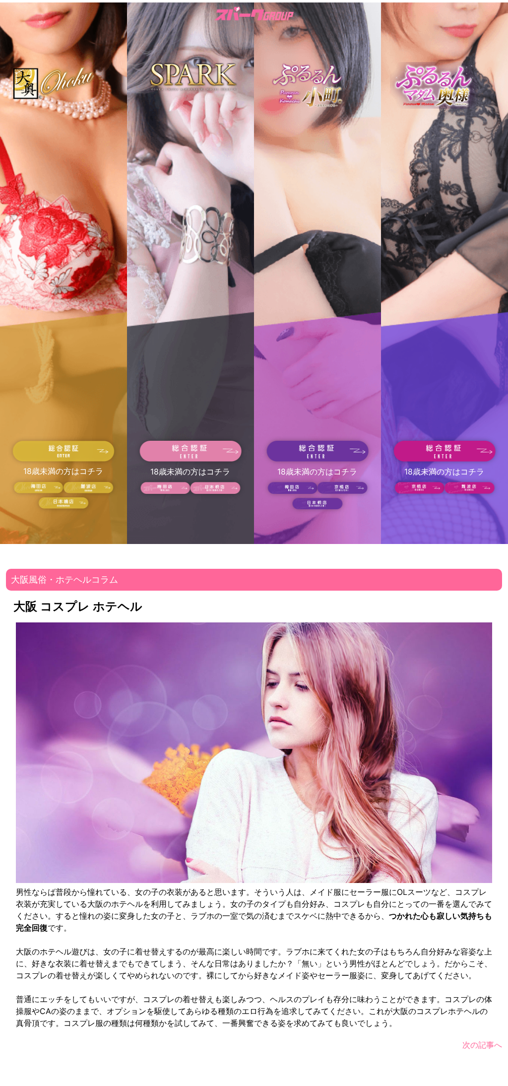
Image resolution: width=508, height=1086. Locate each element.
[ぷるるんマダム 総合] (445, 459)
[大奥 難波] (88, 490)
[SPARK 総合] (191, 459)
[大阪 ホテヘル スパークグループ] (254, 15)
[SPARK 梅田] (165, 491)
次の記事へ (482, 1045)
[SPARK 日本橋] (215, 491)
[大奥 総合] (64, 459)
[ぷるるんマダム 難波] (469, 491)
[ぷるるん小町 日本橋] (317, 506)
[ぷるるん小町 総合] (318, 459)
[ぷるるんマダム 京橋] (419, 491)
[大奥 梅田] (39, 490)
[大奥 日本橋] (63, 506)
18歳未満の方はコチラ (63, 471)
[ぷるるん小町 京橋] (342, 491)
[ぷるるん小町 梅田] (293, 491)
